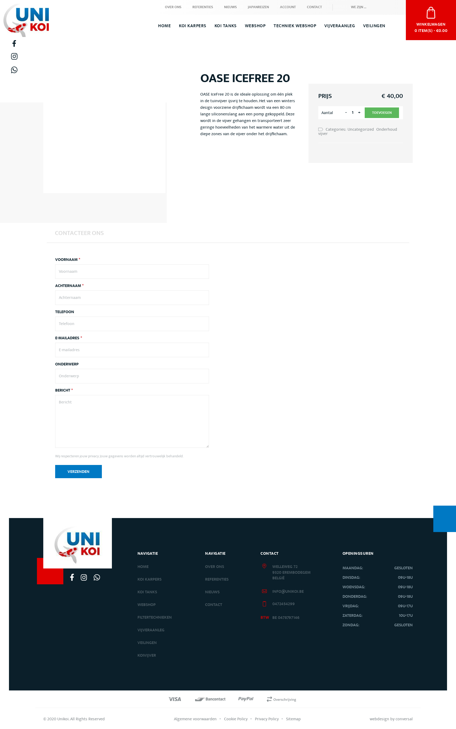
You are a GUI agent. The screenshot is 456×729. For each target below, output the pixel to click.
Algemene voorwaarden (195, 719)
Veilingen (374, 26)
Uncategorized (361, 129)
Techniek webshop (295, 26)
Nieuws (230, 7)
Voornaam (67, 260)
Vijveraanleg (339, 26)
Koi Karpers (192, 26)
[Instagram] (14, 56)
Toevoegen (382, 113)
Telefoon (64, 312)
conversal (404, 719)
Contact (314, 7)
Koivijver (146, 655)
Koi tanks (226, 26)
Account (288, 7)
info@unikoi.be (288, 591)
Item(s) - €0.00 (431, 27)
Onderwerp (67, 364)
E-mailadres (68, 338)
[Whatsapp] (14, 70)
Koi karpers (149, 579)
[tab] (79, 233)
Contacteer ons (79, 233)
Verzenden (78, 471)
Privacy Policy (267, 719)
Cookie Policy (236, 719)
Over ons (173, 7)
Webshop (255, 26)
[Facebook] (14, 43)
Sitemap (293, 719)
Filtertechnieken (154, 617)
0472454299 (283, 604)
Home (164, 26)
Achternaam (69, 286)
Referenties (202, 7)
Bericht (64, 390)
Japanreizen (258, 7)
